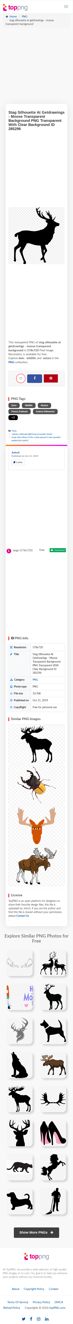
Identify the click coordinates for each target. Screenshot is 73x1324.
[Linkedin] (46, 1319)
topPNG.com (57, 1308)
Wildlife (29, 405)
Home (13, 16)
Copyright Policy (34, 1289)
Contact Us (22, 916)
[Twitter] (23, 1319)
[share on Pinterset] (51, 378)
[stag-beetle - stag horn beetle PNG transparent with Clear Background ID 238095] (36, 784)
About (15, 1289)
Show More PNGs (33, 1232)
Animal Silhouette (45, 411)
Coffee (18, 462)
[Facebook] (34, 378)
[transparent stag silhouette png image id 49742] (53, 996)
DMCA (59, 1302)
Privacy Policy (41, 1302)
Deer (14, 405)
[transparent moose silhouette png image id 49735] (20, 1099)
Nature (44, 405)
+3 (13, 417)
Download (59, 550)
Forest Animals (19, 411)
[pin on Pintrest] (27, 954)
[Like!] (20, 378)
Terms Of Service (17, 1302)
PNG (24, 16)
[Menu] (66, 6)
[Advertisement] (36, 67)
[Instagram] (38, 1319)
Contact (53, 1289)
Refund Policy (11, 1308)
